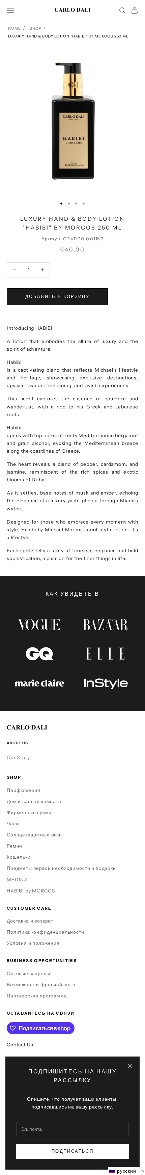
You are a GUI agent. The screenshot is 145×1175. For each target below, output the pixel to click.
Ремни (14, 846)
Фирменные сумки (29, 812)
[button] (126, 1171)
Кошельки (19, 857)
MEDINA (17, 880)
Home (14, 28)
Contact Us (20, 1045)
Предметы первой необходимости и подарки (61, 868)
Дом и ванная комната (34, 801)
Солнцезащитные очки (34, 835)
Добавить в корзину (57, 296)
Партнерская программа (37, 996)
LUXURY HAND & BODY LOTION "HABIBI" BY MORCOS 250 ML (68, 36)
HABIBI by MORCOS (31, 891)
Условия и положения (33, 943)
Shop (35, 28)
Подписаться (72, 1151)
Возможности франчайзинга (41, 985)
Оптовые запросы (28, 973)
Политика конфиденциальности (45, 932)
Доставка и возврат (30, 921)
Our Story (18, 757)
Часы (13, 824)
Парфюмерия (23, 790)
